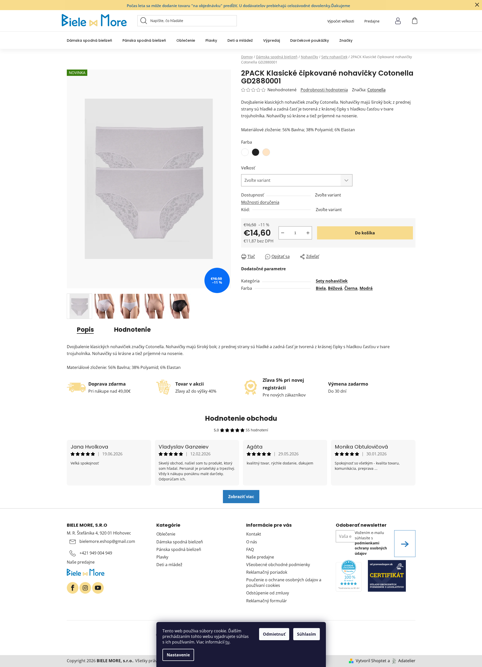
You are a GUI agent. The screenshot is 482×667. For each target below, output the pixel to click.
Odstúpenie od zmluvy (267, 593)
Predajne (372, 21)
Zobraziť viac (241, 496)
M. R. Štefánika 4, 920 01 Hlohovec (99, 533)
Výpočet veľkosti (340, 21)
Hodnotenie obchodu (241, 418)
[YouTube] (98, 588)
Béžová (335, 288)
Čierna (351, 288)
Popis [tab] (85, 329)
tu (227, 642)
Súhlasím (306, 634)
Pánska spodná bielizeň (178, 549)
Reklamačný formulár (266, 601)
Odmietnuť (274, 634)
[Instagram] (85, 588)
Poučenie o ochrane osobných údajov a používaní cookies (283, 582)
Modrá (366, 288)
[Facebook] (72, 588)
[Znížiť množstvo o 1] (282, 233)
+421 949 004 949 (95, 553)
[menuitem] (89, 40)
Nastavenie (178, 655)
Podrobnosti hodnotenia (324, 90)
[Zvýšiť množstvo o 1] (308, 233)
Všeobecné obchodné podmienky (278, 564)
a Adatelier (401, 660)
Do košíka (365, 233)
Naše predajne (81, 562)
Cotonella (376, 90)
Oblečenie (165, 534)
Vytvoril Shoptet (371, 660)
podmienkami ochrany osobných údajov (371, 548)
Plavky (162, 557)
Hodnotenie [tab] (132, 329)
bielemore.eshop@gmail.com (107, 541)
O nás (251, 542)
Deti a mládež (169, 564)
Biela (321, 288)
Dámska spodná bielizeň (179, 542)
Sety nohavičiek (332, 281)
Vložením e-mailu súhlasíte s (371, 542)
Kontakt (253, 534)
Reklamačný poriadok (266, 572)
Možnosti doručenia (260, 202)
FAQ (250, 549)
